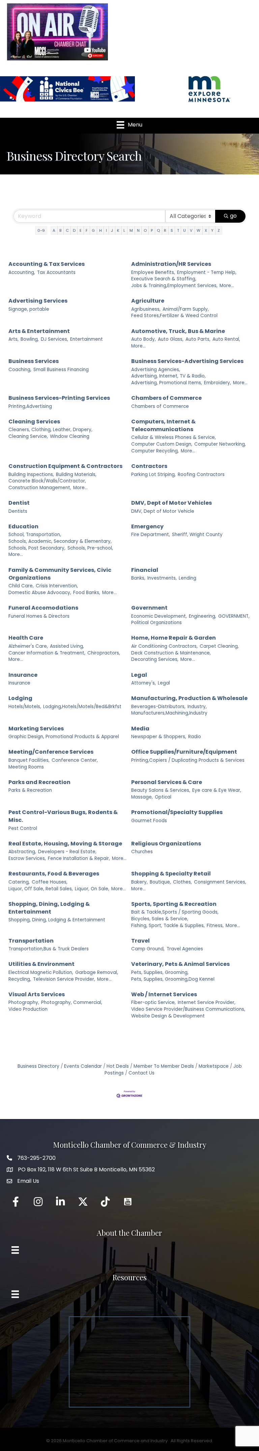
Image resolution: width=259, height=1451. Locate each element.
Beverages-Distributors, (158, 706)
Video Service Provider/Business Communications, (188, 1009)
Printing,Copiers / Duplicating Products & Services (187, 760)
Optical (163, 797)
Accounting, (21, 272)
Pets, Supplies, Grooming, (160, 972)
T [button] (178, 230)
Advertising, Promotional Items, (166, 383)
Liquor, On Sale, (92, 889)
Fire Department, (150, 534)
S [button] (172, 230)
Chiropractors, (103, 653)
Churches (142, 851)
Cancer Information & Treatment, (46, 653)
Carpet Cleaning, (219, 646)
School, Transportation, (34, 534)
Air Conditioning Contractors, (164, 646)
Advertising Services (37, 301)
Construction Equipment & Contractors (65, 466)
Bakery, (139, 882)
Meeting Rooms (26, 767)
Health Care (25, 638)
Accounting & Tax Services (46, 264)
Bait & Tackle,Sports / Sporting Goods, (175, 912)
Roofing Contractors (201, 474)
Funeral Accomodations (43, 608)
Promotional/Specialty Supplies (177, 812)
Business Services (33, 361)
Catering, (19, 882)
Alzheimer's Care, (28, 646)
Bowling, (30, 339)
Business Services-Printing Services (59, 398)
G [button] (93, 230)
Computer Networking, (220, 444)
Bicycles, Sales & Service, (159, 919)
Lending (187, 578)
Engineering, (202, 616)
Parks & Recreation (30, 790)
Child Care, (21, 586)
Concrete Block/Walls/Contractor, (47, 481)
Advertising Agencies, (155, 369)
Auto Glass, (170, 339)
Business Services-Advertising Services (187, 361)
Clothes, (182, 882)
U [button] (184, 230)
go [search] (233, 216)
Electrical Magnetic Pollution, (40, 972)
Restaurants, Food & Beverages (53, 873)
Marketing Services (36, 728)
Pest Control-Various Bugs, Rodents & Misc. (63, 816)
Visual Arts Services (36, 994)
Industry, (197, 706)
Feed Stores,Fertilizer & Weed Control (174, 315)
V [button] (191, 230)
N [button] (138, 230)
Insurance (22, 675)
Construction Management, (39, 487)
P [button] (152, 230)
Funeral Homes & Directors (38, 616)
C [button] (67, 230)
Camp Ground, (148, 949)
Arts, (13, 339)
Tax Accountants (56, 272)
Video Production (28, 1009)
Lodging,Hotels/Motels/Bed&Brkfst (82, 706)
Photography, (23, 1002)
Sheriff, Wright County (197, 534)
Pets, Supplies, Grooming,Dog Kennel (172, 979)
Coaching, (19, 369)
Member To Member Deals (164, 1066)
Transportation (31, 941)
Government (149, 608)
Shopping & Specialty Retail (171, 873)
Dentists (17, 511)
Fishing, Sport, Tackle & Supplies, (168, 925)
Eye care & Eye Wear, (216, 790)
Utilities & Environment (41, 964)
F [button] (87, 230)
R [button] (165, 230)
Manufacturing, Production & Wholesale (189, 698)
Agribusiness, (146, 309)
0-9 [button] (41, 230)
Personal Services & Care (166, 782)
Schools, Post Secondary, (36, 548)
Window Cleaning (69, 436)
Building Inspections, (31, 474)
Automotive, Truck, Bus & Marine (178, 331)
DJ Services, (54, 339)
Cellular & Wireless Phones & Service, (173, 437)
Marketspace (214, 1066)
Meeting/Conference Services (50, 752)
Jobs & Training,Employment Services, (174, 285)
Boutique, (160, 882)
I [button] (106, 230)
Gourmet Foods (149, 820)
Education (23, 526)
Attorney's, (143, 683)
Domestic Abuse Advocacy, (39, 592)
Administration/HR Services (171, 264)
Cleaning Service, (28, 436)
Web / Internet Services (164, 994)
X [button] (206, 230)
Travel (140, 941)
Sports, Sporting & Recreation (174, 904)
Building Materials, (76, 474)
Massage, (142, 797)
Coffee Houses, (49, 882)
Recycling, (19, 979)
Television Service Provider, (64, 979)
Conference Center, (75, 760)
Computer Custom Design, (161, 444)
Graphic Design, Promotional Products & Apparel (63, 736)
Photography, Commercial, (71, 1002)
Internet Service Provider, (206, 1002)
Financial (144, 570)
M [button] (131, 230)
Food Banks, (86, 592)
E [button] (81, 230)
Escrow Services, (27, 858)
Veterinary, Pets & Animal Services (180, 964)
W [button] (198, 230)
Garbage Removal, (96, 972)
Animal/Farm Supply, (186, 309)
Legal (139, 675)
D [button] (74, 230)
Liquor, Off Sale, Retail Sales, (40, 889)
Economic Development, (159, 616)
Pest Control (22, 828)
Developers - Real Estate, (67, 851)
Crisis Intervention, (57, 586)
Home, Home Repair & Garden (173, 638)
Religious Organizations (166, 843)
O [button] (145, 230)
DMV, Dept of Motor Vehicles (171, 503)
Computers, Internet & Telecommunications (163, 425)
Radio (194, 736)
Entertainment (86, 339)
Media (140, 728)
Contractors (149, 466)
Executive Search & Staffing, (163, 279)
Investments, (162, 578)
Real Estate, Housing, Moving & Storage (65, 843)
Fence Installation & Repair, (79, 858)
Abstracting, (22, 851)
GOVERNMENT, (234, 616)
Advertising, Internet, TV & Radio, (168, 376)
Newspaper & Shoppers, (158, 736)
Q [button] (158, 230)
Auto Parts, (197, 339)
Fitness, (215, 925)
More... (227, 285)
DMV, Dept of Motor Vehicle (162, 511)
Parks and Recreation (39, 782)
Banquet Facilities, (29, 760)
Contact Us (141, 1073)
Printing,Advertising (30, 406)
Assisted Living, (67, 646)
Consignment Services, (220, 882)
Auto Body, (143, 339)
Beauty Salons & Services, (160, 790)
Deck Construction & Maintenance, (171, 653)
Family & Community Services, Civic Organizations (59, 574)
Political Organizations (156, 622)
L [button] (124, 230)
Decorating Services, (154, 659)
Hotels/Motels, (24, 706)
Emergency (147, 526)
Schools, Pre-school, (90, 548)
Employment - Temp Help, (206, 272)
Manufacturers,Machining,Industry (169, 713)
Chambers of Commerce (166, 398)
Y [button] (212, 230)
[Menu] (15, 1249)
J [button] (112, 230)
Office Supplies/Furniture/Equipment (184, 752)
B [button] (60, 230)
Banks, (138, 578)
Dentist (19, 503)
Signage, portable (28, 309)
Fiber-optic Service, (153, 1002)
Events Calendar (83, 1066)
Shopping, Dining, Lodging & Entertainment (49, 908)
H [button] (100, 230)
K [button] (118, 230)
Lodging (20, 698)
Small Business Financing (61, 369)
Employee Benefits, (153, 272)
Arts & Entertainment (39, 331)
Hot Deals (118, 1066)
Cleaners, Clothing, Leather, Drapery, (50, 429)
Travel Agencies (185, 949)
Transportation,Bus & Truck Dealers (48, 949)
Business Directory (38, 1066)
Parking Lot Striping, (153, 474)
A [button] (54, 230)
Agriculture (147, 301)
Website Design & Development (168, 1016)
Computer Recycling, (155, 451)
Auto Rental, (226, 339)
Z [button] (219, 230)
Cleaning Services (34, 421)
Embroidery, (217, 383)
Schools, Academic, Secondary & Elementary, (60, 541)
